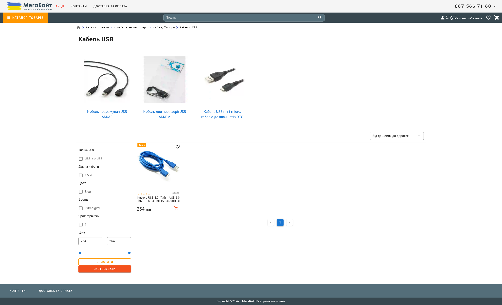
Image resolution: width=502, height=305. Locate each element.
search (320, 17)
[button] (475, 6)
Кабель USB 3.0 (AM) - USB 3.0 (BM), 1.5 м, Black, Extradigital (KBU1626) (158, 199)
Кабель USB (186, 27)
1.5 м (88, 175)
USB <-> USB (94, 159)
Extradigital (92, 208)
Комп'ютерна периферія (128, 27)
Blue (88, 192)
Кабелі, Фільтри (161, 27)
